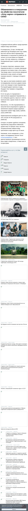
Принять (14, 509)
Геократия (3, 5)
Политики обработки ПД (7, 507)
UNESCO (19, 5)
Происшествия (14, 21)
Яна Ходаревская (5, 19)
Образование (11, 5)
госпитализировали (7, 137)
